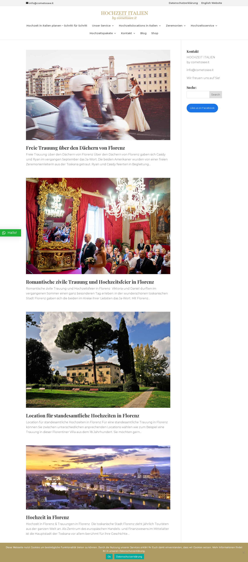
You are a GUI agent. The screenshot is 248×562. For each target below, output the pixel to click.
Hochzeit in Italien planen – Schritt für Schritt (57, 25)
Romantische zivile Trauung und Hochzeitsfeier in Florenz (90, 282)
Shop (154, 33)
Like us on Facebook (202, 107)
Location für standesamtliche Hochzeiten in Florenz (82, 415)
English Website (211, 3)
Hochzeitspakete (101, 33)
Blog (143, 33)
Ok (109, 556)
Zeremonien (174, 25)
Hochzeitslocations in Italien (138, 25)
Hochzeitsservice (202, 25)
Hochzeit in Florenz (47, 517)
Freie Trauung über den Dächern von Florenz (75, 148)
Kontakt (126, 33)
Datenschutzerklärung (183, 3)
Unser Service (101, 25)
